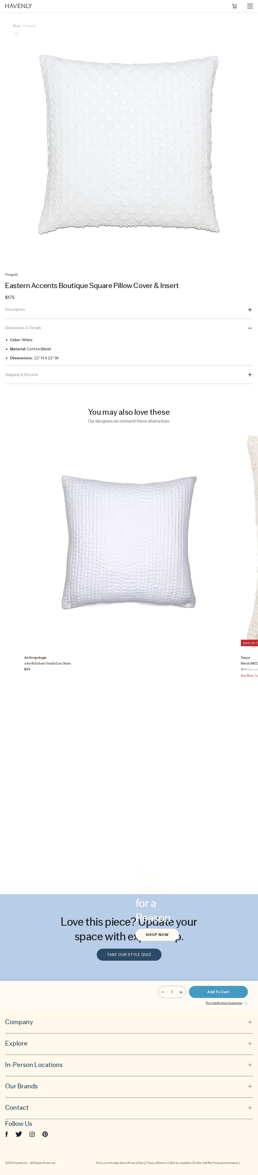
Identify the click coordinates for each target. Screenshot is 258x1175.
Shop (16, 26)
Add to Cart (218, 992)
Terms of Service (157, 1163)
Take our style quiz (129, 954)
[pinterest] (45, 1134)
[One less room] (163, 992)
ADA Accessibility (180, 1163)
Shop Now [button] (157, 934)
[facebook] (6, 1134)
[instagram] (32, 1134)
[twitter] (18, 1134)
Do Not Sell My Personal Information (216, 1163)
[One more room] (181, 992)
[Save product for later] (16, 37)
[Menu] (248, 6)
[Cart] (235, 6)
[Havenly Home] (18, 6)
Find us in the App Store (111, 1163)
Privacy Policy (136, 1163)
